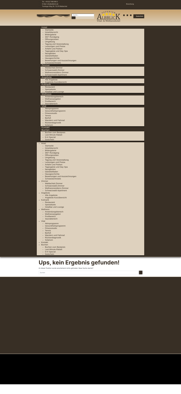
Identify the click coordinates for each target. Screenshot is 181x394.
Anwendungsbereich (54, 96)
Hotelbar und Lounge (54, 92)
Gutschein (49, 139)
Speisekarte (50, 89)
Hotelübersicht (51, 32)
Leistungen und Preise (55, 46)
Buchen (45, 130)
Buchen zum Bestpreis (55, 132)
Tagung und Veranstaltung (57, 44)
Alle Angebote (51, 80)
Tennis (48, 115)
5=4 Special (50, 137)
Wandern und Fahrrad (55, 120)
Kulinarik (46, 84)
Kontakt (44, 242)
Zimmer (45, 65)
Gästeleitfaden (51, 56)
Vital (43, 106)
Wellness (46, 94)
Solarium (49, 240)
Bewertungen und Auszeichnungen (60, 60)
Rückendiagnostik (53, 123)
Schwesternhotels (53, 63)
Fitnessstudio (51, 113)
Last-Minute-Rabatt (53, 135)
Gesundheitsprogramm (55, 111)
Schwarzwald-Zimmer (54, 70)
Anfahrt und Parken (53, 49)
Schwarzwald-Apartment (56, 75)
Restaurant (50, 87)
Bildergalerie (50, 34)
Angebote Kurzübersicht (56, 82)
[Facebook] (124, 15)
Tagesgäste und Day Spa (56, 51)
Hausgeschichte (52, 58)
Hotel (44, 27)
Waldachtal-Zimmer (54, 68)
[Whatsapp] (131, 15)
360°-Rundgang (52, 37)
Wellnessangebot (53, 99)
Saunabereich (51, 104)
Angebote (46, 77)
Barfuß (48, 118)
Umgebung (50, 42)
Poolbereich (50, 101)
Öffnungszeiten (52, 39)
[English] (140, 4)
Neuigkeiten (50, 53)
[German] (137, 4)
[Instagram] (127, 15)
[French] (143, 4)
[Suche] (73, 17)
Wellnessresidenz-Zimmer (57, 72)
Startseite (49, 30)
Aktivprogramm (52, 108)
